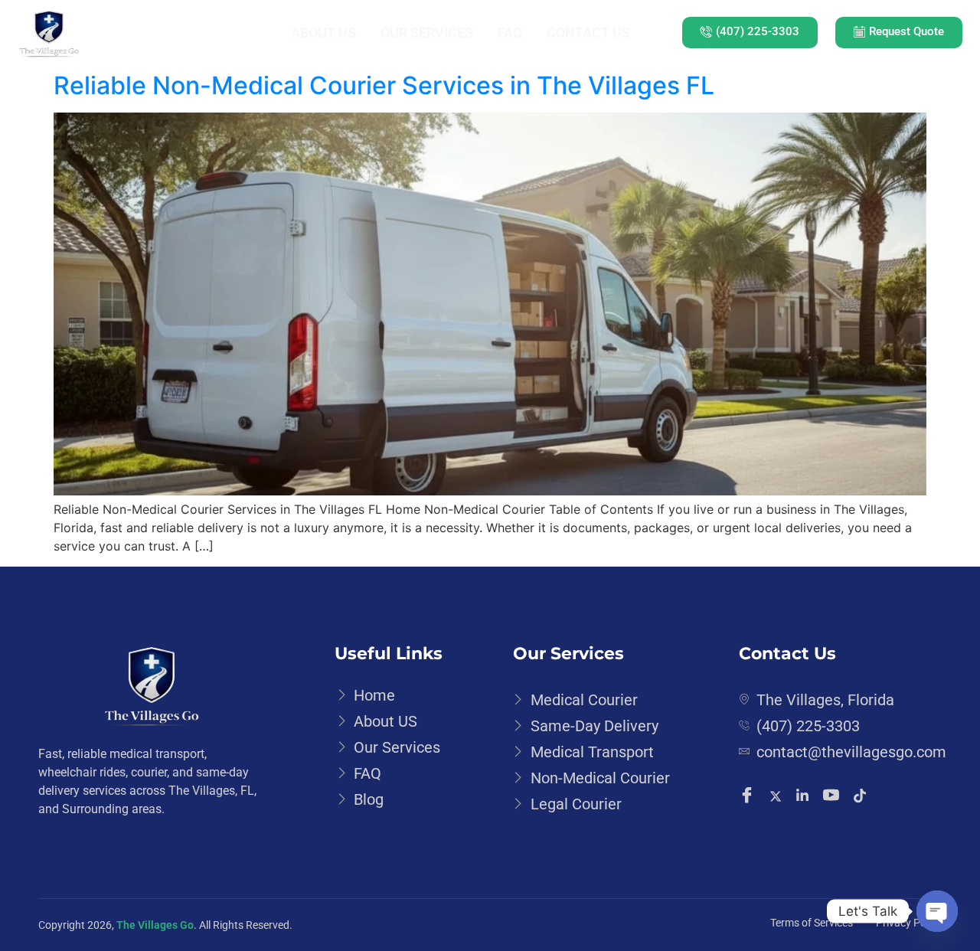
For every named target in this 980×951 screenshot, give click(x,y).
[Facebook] (749, 796)
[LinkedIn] (804, 795)
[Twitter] (777, 795)
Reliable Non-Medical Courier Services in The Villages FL (384, 85)
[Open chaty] (937, 911)
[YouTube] (833, 796)
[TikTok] (862, 795)
